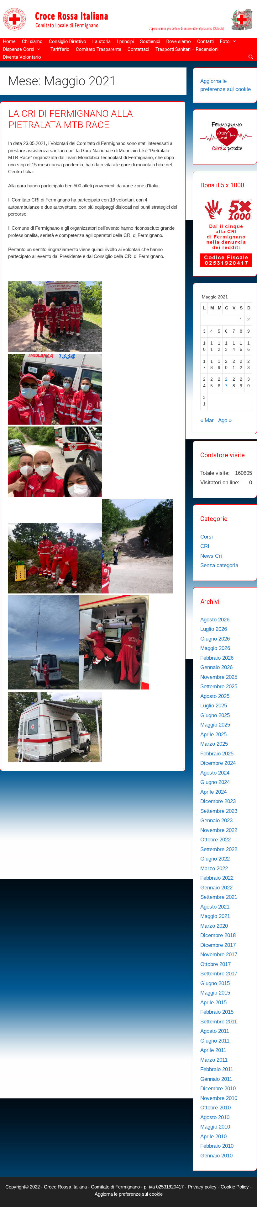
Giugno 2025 (215, 715)
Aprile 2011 (213, 1050)
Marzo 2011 (214, 1060)
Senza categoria (219, 565)
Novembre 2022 (218, 830)
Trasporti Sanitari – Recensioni (186, 49)
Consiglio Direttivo (67, 41)
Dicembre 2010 (218, 1089)
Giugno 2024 (215, 782)
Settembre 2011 (218, 1022)
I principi (125, 41)
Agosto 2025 (214, 696)
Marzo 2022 (214, 869)
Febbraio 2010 (216, 1146)
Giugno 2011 (214, 1041)
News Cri (211, 556)
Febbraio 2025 (216, 754)
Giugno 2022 (215, 859)
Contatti (205, 41)
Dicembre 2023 (218, 801)
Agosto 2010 (214, 1117)
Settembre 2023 (218, 811)
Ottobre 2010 (215, 1108)
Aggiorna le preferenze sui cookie (129, 1194)
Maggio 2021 (215, 916)
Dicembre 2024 (218, 763)
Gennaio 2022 (216, 888)
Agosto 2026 (214, 620)
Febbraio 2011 (216, 1069)
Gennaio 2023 (216, 820)
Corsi (206, 537)
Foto (225, 41)
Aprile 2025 (213, 735)
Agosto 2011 (214, 1031)
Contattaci (138, 49)
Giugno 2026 (215, 639)
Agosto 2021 (214, 907)
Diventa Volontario (22, 57)
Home (9, 41)
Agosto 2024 (214, 773)
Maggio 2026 (215, 648)
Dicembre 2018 (218, 935)
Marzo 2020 (214, 926)
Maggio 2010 (215, 1127)
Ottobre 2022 (215, 840)
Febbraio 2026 (216, 658)
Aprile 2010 (213, 1137)
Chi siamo (32, 41)
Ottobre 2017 (215, 964)
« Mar (207, 420)
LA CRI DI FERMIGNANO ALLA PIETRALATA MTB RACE (70, 119)
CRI (204, 546)
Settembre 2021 (218, 897)
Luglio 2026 (213, 629)
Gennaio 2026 (216, 667)
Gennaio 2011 (216, 1079)
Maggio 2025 (215, 725)
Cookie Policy (235, 1186)
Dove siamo (178, 41)
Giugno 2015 (215, 983)
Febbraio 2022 (216, 878)
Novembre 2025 (218, 677)
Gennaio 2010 (216, 1156)
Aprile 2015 (213, 1003)
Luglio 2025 (213, 706)
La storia (101, 41)
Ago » (225, 420)
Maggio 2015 (215, 993)
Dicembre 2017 (218, 945)
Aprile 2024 (213, 792)
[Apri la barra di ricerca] (251, 57)
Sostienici (150, 41)
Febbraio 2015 (216, 1012)
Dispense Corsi (18, 49)
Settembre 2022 (218, 849)
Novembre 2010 (218, 1098)
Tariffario (60, 49)
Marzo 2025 (214, 744)
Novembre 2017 (218, 955)
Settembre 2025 (218, 686)
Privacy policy (203, 1186)
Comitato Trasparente (98, 49)
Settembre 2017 (218, 974)
